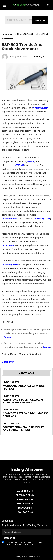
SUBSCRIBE (9, 538)
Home (5, 34)
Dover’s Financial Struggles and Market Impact (23, 429)
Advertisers (25, 491)
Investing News (11, 382)
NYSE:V (30, 161)
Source (7, 337)
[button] (4, 4)
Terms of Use (25, 499)
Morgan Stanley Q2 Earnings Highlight (23, 387)
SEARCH (40, 20)
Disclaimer (8, 361)
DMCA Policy (25, 503)
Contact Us (25, 512)
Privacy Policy (25, 495)
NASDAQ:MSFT (42, 218)
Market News (16, 34)
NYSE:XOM (8, 245)
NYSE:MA (19, 165)
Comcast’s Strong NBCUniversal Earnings (26, 415)
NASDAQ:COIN (41, 107)
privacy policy (27, 544)
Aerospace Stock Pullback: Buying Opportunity (23, 401)
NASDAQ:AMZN (11, 264)
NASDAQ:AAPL (10, 218)
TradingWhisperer (18, 56)
